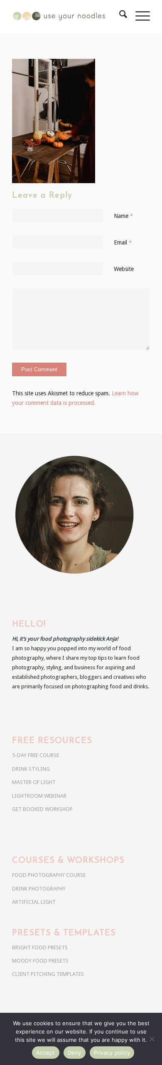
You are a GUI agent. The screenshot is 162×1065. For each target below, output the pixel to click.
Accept (45, 1052)
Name (123, 216)
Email (123, 242)
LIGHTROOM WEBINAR (39, 796)
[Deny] (151, 1039)
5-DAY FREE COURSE (35, 755)
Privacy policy (112, 1052)
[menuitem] (119, 16)
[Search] (119, 16)
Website (124, 269)
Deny (74, 1052)
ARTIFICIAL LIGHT (34, 902)
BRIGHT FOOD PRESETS (40, 947)
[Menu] (138, 16)
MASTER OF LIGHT (34, 782)
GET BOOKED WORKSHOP (42, 809)
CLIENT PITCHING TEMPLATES (48, 974)
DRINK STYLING (31, 769)
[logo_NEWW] (67, 16)
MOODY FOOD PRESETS (40, 961)
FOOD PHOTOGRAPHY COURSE (49, 875)
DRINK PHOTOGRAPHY (39, 889)
